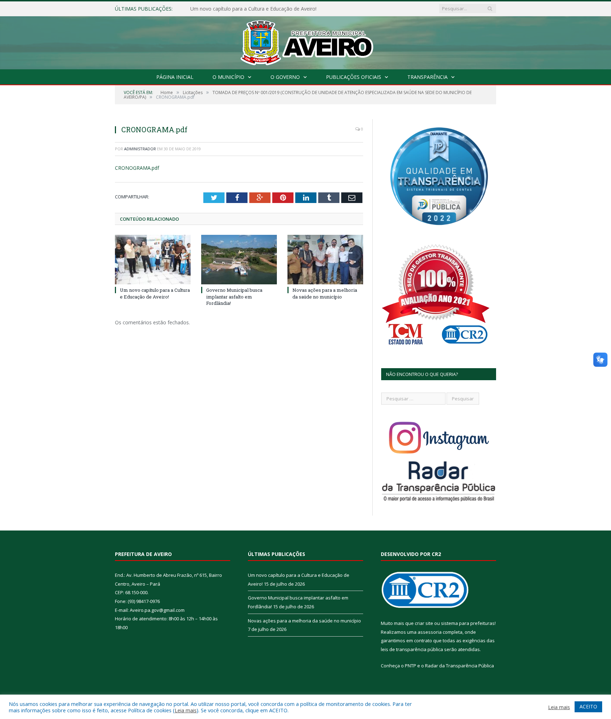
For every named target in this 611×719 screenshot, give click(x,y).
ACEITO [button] (588, 706)
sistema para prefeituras (468, 623)
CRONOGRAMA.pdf (137, 167)
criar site (424, 623)
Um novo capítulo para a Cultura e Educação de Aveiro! (155, 293)
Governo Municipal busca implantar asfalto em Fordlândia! (257, 9)
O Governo (285, 77)
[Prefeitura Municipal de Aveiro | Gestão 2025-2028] (305, 41)
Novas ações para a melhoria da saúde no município (324, 293)
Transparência (427, 77)
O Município (228, 77)
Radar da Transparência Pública (459, 665)
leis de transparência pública (412, 649)
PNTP (410, 665)
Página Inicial (174, 77)
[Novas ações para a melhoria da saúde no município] (325, 259)
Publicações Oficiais (353, 77)
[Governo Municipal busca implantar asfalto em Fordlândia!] (239, 259)
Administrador (140, 148)
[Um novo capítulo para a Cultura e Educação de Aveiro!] (153, 259)
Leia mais (186, 710)
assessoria (430, 632)
